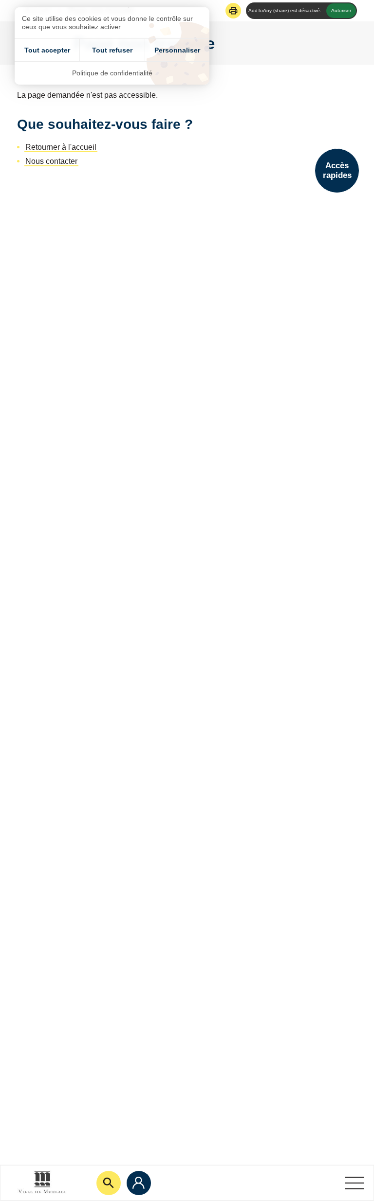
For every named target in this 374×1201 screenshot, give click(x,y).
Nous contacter (51, 161)
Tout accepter (47, 50)
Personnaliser (177, 50)
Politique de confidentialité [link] (112, 73)
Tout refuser (112, 50)
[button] (233, 10)
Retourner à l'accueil (60, 147)
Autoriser (341, 10)
